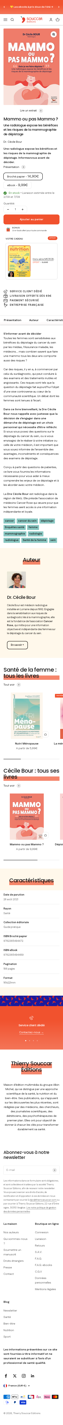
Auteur (34, 320)
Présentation (12, 320)
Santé (7, 913)
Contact (9, 1274)
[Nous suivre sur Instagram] (23, 1376)
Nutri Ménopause (26, 744)
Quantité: (9, 204)
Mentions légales (45, 1289)
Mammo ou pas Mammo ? (27, 845)
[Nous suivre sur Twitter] (14, 1376)
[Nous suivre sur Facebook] (6, 1376)
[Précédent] (4, 7)
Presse (8, 1268)
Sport (7, 1337)
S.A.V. (38, 1252)
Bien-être (9, 1324)
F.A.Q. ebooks (43, 1265)
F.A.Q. (38, 1259)
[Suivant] (58, 7)
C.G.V (38, 1272)
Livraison (40, 1239)
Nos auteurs (11, 1232)
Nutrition (9, 1330)
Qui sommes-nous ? (15, 1241)
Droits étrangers (14, 1261)
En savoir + (17, 645)
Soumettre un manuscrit (12, 1252)
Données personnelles (43, 1280)
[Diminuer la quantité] (8, 209)
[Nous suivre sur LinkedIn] (32, 1376)
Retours (40, 1246)
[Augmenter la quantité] (22, 209)
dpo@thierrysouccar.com (43, 1199)
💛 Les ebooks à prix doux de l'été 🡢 (31, 7)
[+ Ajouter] (45, 734)
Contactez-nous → (31, 1032)
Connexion (41, 1232)
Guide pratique (12, 927)
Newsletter (10, 1311)
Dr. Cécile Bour (13, 142)
